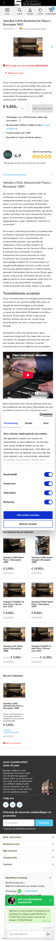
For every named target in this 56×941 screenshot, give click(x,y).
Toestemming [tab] (10, 423)
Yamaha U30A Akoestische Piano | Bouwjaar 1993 (13, 705)
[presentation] (50, 47)
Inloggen (30, 14)
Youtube (19, 805)
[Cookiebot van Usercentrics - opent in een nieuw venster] (40, 415)
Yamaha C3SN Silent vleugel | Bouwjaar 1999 (42, 559)
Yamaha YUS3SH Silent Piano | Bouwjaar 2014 (42, 648)
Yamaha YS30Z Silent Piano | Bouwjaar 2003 (42, 604)
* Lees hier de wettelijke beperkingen (19, 828)
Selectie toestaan (28, 524)
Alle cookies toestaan (28, 515)
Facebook (6, 805)
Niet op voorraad (42, 108)
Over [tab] (46, 423)
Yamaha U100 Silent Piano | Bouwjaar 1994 (13, 559)
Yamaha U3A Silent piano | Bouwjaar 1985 (13, 648)
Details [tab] (28, 423)
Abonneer (44, 822)
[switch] (48, 483)
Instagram (13, 805)
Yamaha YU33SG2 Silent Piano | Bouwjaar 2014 (14, 604)
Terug (4, 3)
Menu (7, 14)
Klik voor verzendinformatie (11, 731)
